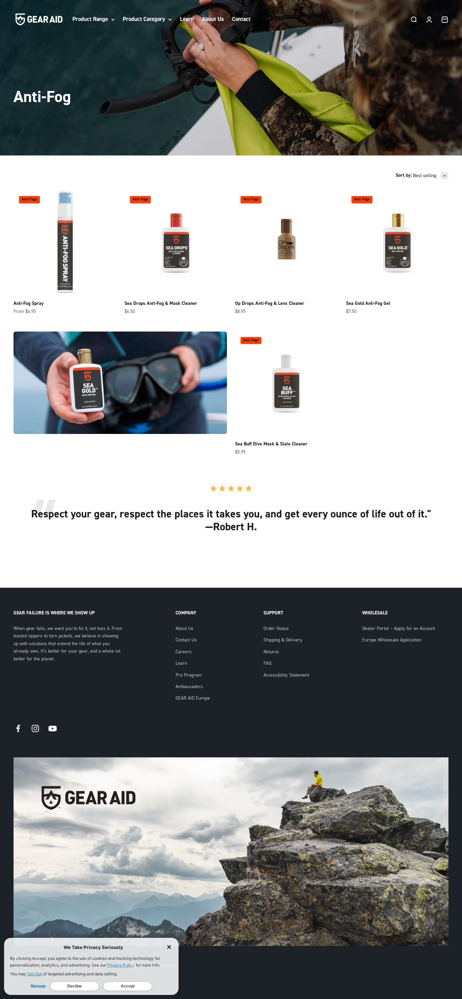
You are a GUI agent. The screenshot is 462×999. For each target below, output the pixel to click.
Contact (241, 19)
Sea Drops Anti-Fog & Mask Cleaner (160, 303)
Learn (187, 19)
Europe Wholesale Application (391, 640)
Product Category (144, 19)
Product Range (90, 19)
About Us (213, 19)
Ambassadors (189, 687)
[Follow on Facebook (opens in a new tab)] (18, 728)
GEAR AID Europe (193, 698)
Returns (271, 652)
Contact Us (186, 640)
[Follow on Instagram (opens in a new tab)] (35, 728)
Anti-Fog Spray (29, 303)
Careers (184, 652)
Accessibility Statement (286, 675)
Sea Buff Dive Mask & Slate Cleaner (271, 444)
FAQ (267, 663)
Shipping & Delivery (282, 640)
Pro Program (189, 675)
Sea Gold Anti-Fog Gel (368, 303)
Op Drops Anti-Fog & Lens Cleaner (269, 303)
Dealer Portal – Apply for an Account (398, 629)
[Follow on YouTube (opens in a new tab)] (52, 728)
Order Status (276, 629)
